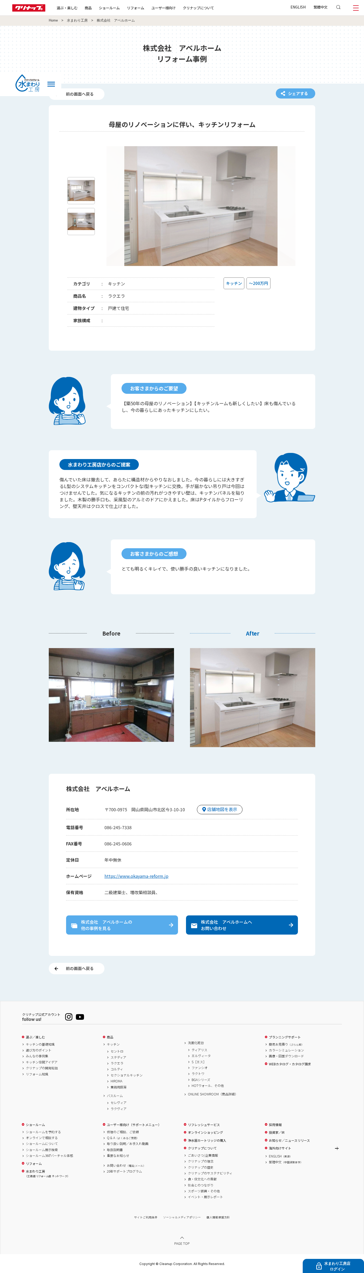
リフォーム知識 (37, 1074)
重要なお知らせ (118, 1155)
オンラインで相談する (42, 1138)
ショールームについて (42, 1143)
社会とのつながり (200, 1185)
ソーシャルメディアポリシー (182, 1217)
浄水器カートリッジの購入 (207, 1140)
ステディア (118, 1057)
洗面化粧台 (196, 1043)
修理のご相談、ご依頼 (123, 1132)
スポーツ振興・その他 (204, 1191)
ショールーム (109, 7)
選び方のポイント (38, 1050)
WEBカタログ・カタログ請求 (290, 1064)
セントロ (117, 1051)
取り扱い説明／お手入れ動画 (127, 1143)
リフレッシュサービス (204, 1125)
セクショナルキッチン (127, 1075)
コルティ (117, 1069)
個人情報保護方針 (218, 1217)
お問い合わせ (126, 1165)
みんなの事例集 (37, 1056)
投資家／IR (277, 1132)
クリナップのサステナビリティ (210, 1173)
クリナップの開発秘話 (42, 1068)
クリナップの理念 (200, 1161)
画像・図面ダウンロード (286, 1056)
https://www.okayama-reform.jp (136, 876)
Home (53, 20)
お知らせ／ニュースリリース (289, 1140)
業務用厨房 (119, 1087)
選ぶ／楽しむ (35, 1037)
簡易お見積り (286, 1044)
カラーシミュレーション (286, 1050)
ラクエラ (117, 1063)
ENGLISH (298, 7)
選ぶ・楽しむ (67, 7)
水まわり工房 (77, 20)
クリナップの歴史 (200, 1167)
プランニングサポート (285, 1037)
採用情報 (275, 1125)
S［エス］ (199, 1062)
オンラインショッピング (205, 1132)
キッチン (113, 1044)
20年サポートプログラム (124, 1171)
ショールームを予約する (43, 1132)
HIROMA (116, 1081)
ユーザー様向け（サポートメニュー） (134, 1125)
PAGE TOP (182, 1243)
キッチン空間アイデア (42, 1062)
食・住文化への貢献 (202, 1179)
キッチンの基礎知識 (40, 1044)
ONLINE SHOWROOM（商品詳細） (213, 1094)
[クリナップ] (28, 10)
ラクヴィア (119, 1109)
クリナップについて (198, 7)
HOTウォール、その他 (208, 1085)
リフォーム (135, 7)
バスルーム (115, 1096)
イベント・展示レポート (205, 1197)
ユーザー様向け (163, 7)
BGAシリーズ (201, 1080)
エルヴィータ (201, 1056)
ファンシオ (200, 1068)
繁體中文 (320, 7)
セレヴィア (119, 1102)
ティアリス (199, 1050)
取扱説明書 (115, 1150)
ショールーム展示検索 (42, 1150)
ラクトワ (198, 1073)
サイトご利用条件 (145, 1217)
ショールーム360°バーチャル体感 (49, 1155)
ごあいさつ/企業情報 (203, 1155)
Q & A (123, 1138)
